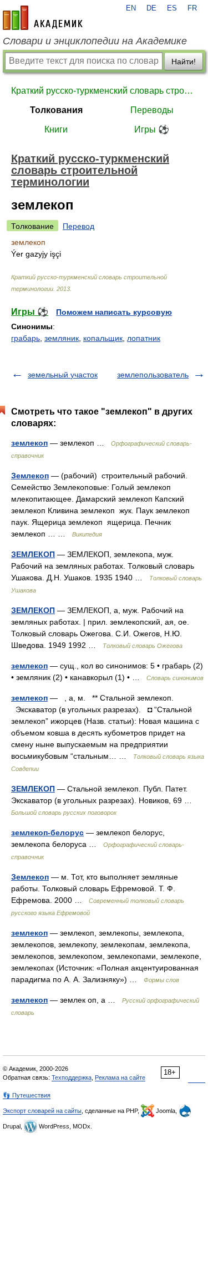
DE (151, 8)
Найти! (183, 61)
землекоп (29, 442)
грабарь (25, 338)
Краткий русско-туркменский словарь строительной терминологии (104, 90)
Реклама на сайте (120, 1077)
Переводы (152, 110)
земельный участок (63, 374)
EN (131, 8)
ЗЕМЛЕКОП (33, 554)
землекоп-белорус (47, 832)
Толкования (56, 110)
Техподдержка (72, 1077)
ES (172, 8)
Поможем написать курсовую (114, 312)
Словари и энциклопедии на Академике (95, 41)
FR (192, 8)
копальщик (103, 338)
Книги (56, 129)
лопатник (143, 338)
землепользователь (153, 374)
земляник (61, 338)
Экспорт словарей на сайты (42, 1110)
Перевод (78, 226)
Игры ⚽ (151, 129)
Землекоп (30, 475)
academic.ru (43, 18)
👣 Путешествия (26, 1095)
